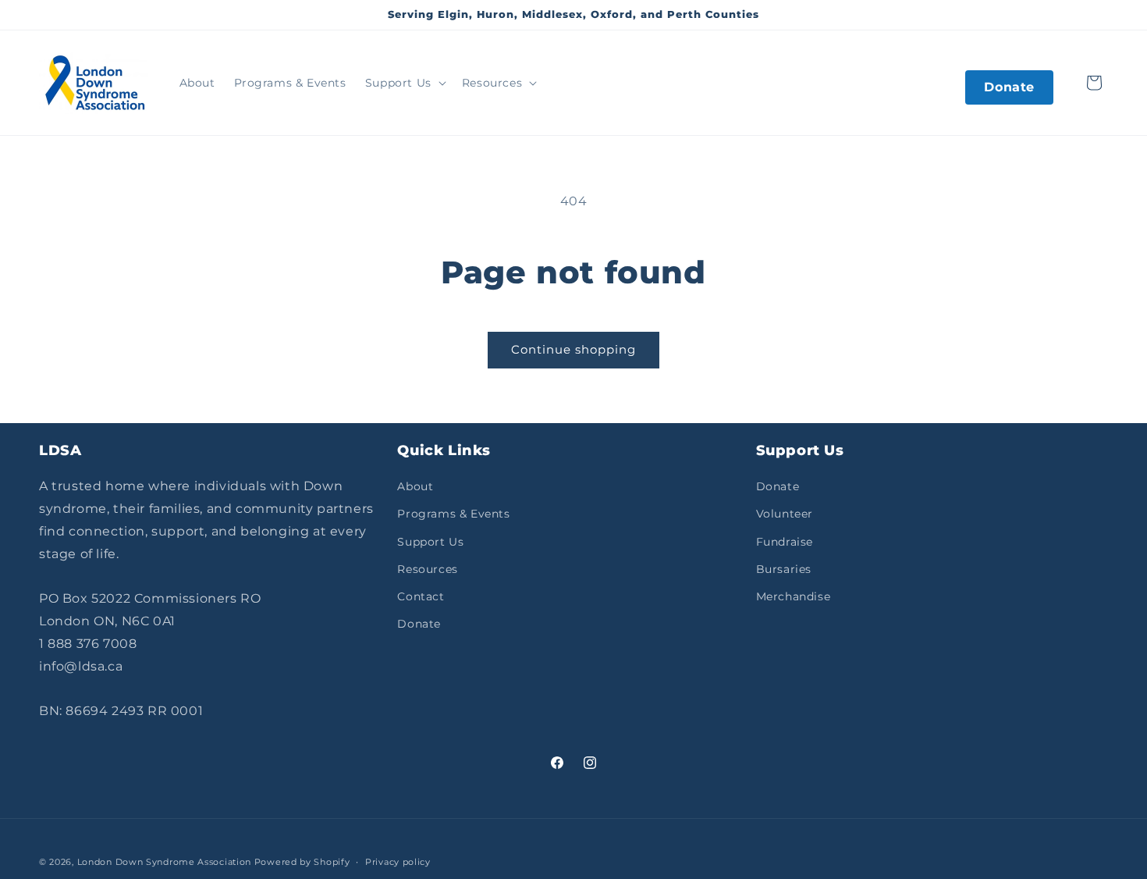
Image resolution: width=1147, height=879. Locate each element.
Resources (427, 569)
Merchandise (793, 596)
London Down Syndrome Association (164, 861)
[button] (404, 82)
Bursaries (783, 569)
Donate (1009, 87)
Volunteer (784, 514)
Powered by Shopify (302, 861)
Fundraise (784, 542)
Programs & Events (453, 514)
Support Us (430, 542)
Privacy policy (398, 861)
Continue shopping (573, 349)
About (415, 486)
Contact (420, 596)
